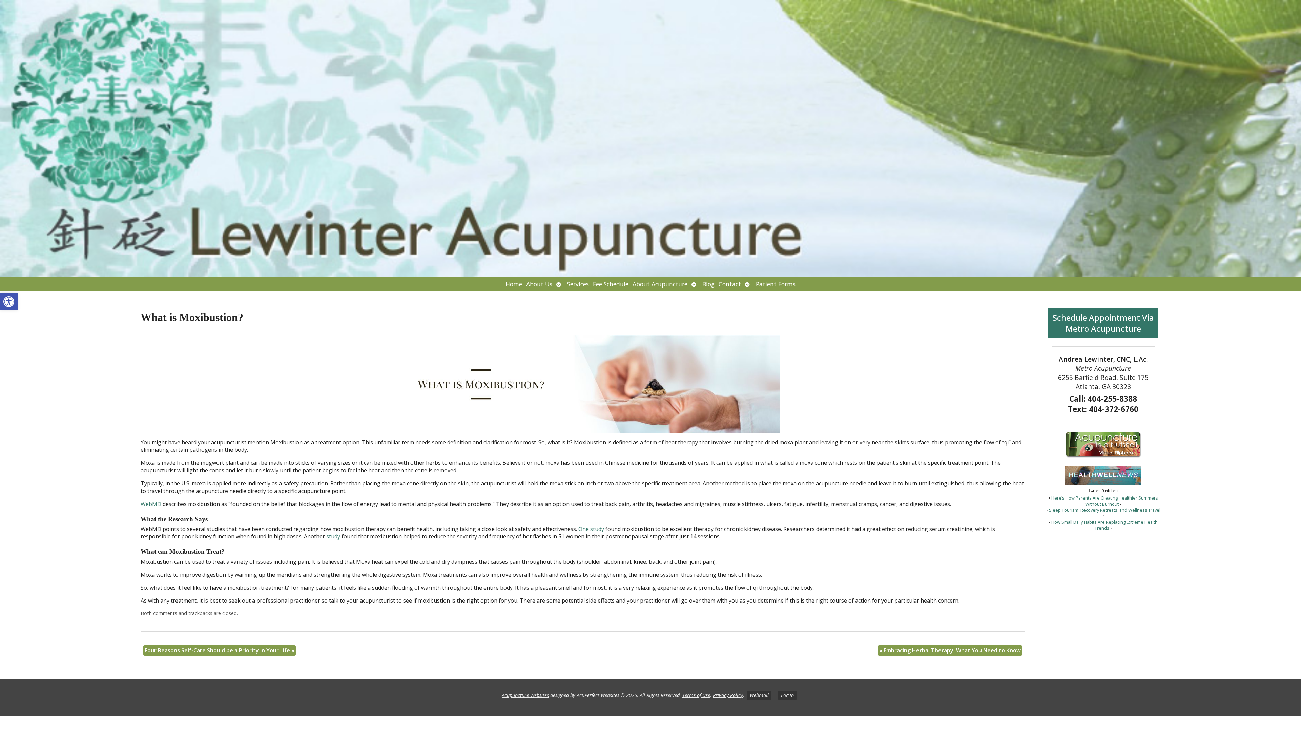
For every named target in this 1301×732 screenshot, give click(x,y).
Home (513, 284)
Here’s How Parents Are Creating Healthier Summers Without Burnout (1104, 501)
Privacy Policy (728, 695)
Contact (730, 284)
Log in (787, 695)
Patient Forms (776, 284)
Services (578, 284)
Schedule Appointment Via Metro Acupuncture (1103, 323)
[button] (9, 301)
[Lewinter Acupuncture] (650, 138)
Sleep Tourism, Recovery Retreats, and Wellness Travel (1104, 510)
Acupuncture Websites (525, 695)
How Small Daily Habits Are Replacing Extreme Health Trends (1104, 525)
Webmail (759, 695)
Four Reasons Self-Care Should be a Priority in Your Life (219, 650)
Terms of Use (696, 695)
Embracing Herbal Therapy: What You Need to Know (950, 650)
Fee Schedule (610, 284)
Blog (708, 284)
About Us (539, 284)
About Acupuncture (660, 284)
